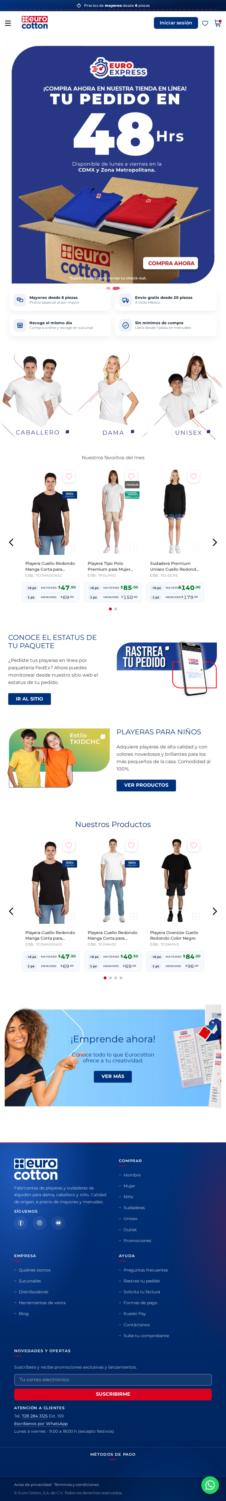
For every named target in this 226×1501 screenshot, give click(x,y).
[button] (102, 288)
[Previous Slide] (11, 542)
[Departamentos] (7, 23)
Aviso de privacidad (32, 1484)
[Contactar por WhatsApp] (210, 1485)
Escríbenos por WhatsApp (41, 1423)
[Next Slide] (214, 542)
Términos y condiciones (76, 1484)
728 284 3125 (35, 1416)
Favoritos (205, 23)
